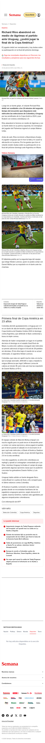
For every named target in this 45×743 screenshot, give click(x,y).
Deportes (13, 24)
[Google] (3, 715)
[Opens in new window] (7, 715)
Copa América (25, 512)
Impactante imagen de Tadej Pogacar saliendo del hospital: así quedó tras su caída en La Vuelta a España (16, 305)
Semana (5, 24)
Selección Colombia (10, 512)
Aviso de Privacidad (10, 721)
